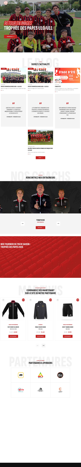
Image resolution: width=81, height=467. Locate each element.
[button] (22, 223)
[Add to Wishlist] (3, 300)
